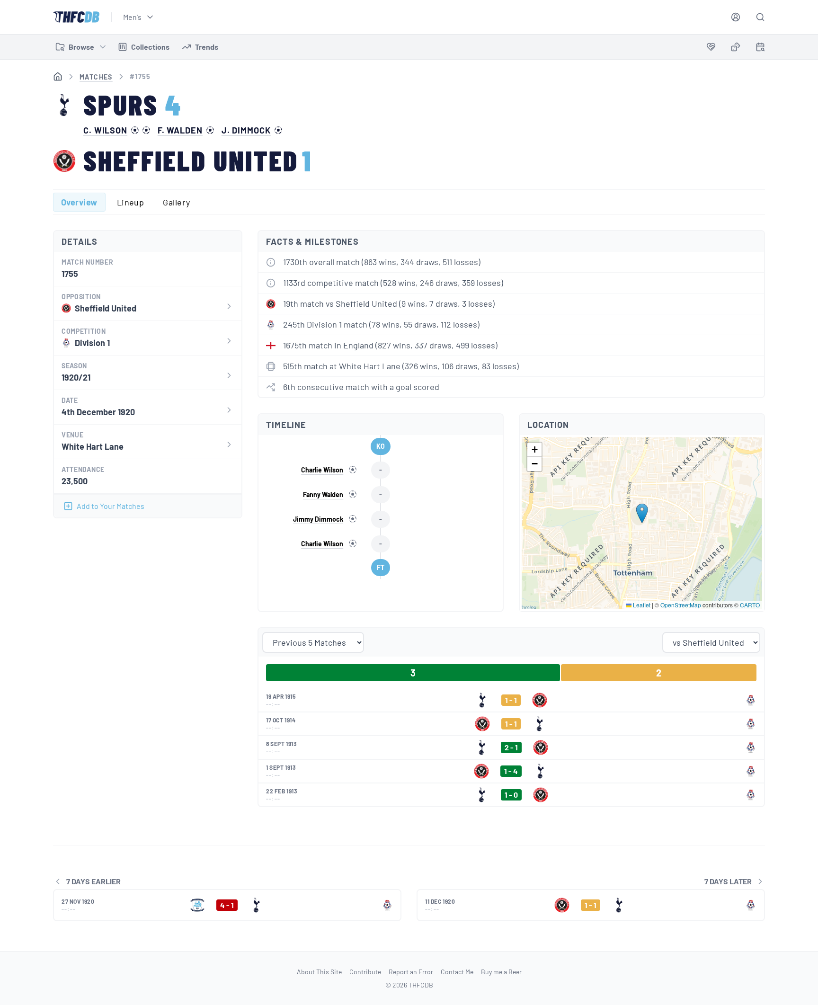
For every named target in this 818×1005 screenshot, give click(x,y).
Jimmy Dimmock (318, 519)
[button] (642, 513)
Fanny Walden (323, 494)
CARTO (750, 605)
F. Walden (180, 130)
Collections (150, 46)
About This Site (319, 972)
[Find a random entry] (735, 46)
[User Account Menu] (735, 17)
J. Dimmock (246, 130)
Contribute (365, 972)
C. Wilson (105, 130)
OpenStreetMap (680, 605)
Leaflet (640, 605)
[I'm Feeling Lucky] (735, 46)
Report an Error (411, 972)
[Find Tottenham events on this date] (760, 46)
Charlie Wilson (322, 470)
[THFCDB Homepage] (76, 17)
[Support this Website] (711, 46)
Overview (79, 202)
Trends (206, 46)
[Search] (760, 17)
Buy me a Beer (501, 972)
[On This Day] (760, 48)
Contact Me (457, 972)
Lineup (130, 202)
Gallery (176, 202)
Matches (96, 77)
